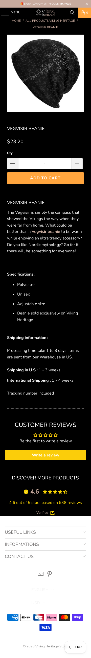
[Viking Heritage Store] (45, 13)
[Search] (72, 13)
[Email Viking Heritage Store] (41, 574)
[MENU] (2, 13)
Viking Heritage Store (51, 646)
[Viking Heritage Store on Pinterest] (50, 574)
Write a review (45, 455)
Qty (10, 153)
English (40, 590)
